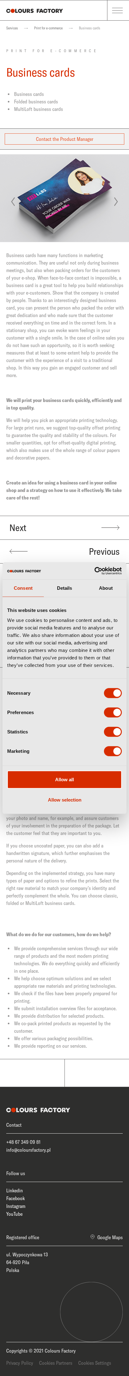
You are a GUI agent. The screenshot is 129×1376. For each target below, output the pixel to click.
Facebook (15, 1198)
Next (17, 528)
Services (12, 28)
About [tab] (106, 588)
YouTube (14, 1214)
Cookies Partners (55, 1363)
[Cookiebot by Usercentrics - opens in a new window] (94, 571)
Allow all (64, 779)
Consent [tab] (23, 588)
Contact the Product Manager (64, 139)
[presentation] (13, 202)
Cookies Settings (94, 1363)
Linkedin (14, 1190)
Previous (104, 551)
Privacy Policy (19, 1363)
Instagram (15, 1206)
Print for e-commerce (48, 28)
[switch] (113, 712)
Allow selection (64, 799)
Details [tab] (64, 588)
